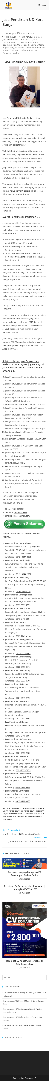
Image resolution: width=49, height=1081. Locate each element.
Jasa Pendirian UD (11, 45)
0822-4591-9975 (23, 801)
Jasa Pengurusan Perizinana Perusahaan (25, 47)
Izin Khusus (12, 37)
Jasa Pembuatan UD (29, 42)
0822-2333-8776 (23, 667)
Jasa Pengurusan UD (17, 814)
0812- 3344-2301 (23, 557)
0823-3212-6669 (23, 653)
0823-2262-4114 (23, 636)
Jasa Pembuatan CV (30, 37)
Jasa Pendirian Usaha (34, 45)
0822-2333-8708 (23, 680)
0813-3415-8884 (23, 619)
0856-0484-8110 (23, 591)
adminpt (10, 33)
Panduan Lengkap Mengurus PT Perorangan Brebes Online (24, 874)
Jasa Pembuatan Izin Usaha (15, 39)
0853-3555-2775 (23, 605)
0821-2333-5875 (23, 770)
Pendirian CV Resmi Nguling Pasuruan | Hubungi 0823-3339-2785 (24, 888)
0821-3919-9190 (23, 698)
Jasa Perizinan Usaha (15, 50)
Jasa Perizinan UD (20, 816)
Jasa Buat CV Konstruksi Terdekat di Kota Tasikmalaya (24, 962)
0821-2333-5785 (23, 753)
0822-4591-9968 (23, 787)
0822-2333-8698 (23, 718)
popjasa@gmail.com (20, 515)
